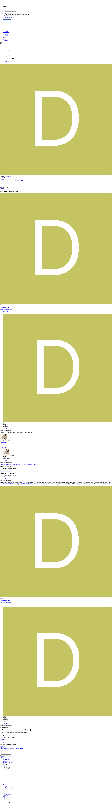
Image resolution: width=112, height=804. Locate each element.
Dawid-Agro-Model (7, 176)
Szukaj (6, 34)
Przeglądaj (5, 27)
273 (6, 425)
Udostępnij (2, 179)
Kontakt (4, 769)
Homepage (5, 26)
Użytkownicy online (9, 29)
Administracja (7, 28)
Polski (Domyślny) (9, 768)
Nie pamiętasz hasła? (9, 17)
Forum (4, 24)
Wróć (6, 786)
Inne (8, 177)
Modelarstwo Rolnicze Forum (5, 2)
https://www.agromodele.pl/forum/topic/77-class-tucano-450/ (11, 180)
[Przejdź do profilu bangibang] (4, 440)
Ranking (4, 37)
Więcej (6, 31)
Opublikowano (6, 309)
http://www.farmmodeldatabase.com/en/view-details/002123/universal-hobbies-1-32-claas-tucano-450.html (22, 483)
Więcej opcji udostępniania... (6, 187)
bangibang (3, 442)
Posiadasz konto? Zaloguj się (8, 776)
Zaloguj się (7, 15)
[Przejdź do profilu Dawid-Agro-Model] (56, 174)
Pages (4, 36)
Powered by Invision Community (12, 772)
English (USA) (8, 767)
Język (4, 766)
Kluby (4, 38)
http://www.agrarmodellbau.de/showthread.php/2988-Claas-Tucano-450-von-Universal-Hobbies (18, 464)
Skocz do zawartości (4, 0)
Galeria (4, 25)
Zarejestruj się (5, 20)
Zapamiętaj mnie (8, 14)
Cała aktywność (6, 32)
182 (6, 457)
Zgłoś (6, 428)
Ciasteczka (5, 770)
